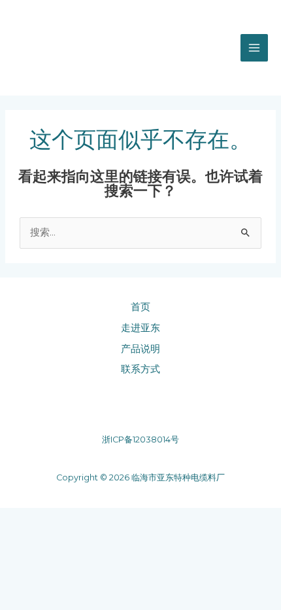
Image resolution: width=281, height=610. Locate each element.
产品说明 (140, 349)
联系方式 (140, 369)
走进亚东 (140, 328)
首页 (140, 307)
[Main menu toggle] (254, 48)
